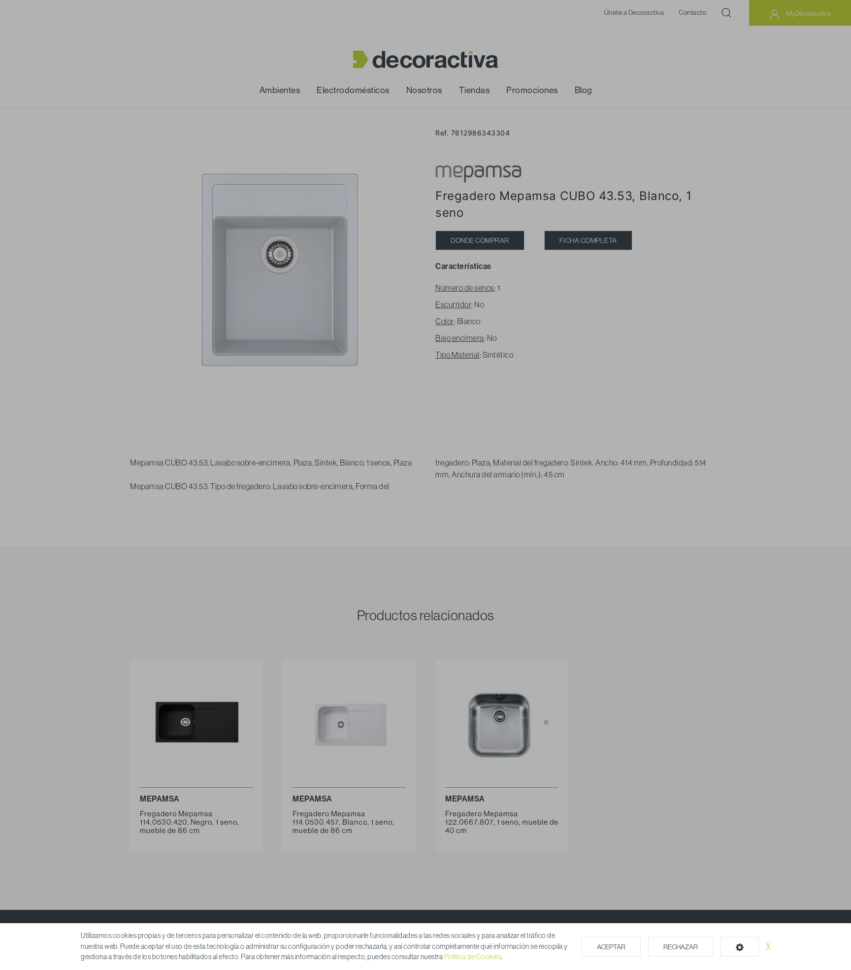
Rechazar (680, 946)
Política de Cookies (473, 956)
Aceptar (611, 946)
